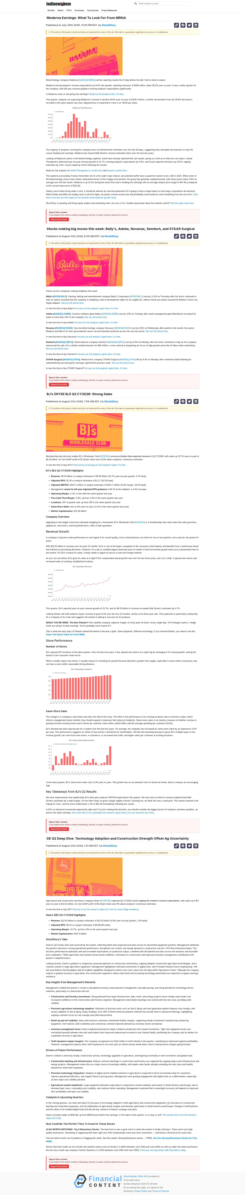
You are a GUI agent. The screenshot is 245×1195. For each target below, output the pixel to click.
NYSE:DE (105, 901)
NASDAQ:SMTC (64, 342)
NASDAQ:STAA (71, 359)
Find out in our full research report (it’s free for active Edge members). (105, 909)
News (60, 10)
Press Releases (109, 10)
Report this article (59, 219)
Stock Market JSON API (135, 1176)
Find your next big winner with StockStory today (163, 1150)
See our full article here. (72, 303)
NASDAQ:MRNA (87, 80)
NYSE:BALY (60, 296)
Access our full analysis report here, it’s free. (97, 308)
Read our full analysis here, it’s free (106, 94)
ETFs (69, 10)
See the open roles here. (182, 203)
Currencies (93, 10)
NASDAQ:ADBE (62, 314)
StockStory (109, 25)
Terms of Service (160, 1191)
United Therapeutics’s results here (86, 170)
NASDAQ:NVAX (64, 328)
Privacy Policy (140, 1191)
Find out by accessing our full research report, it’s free (99, 465)
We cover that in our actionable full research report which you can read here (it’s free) (113, 812)
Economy (79, 10)
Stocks (51, 10)
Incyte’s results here (117, 170)
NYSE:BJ (104, 456)
